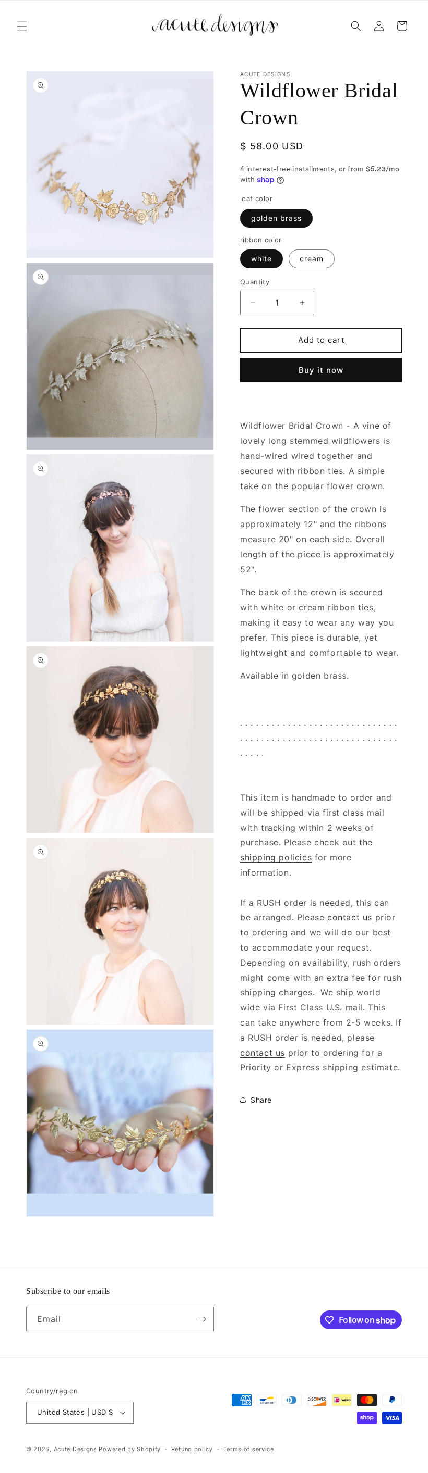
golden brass (276, 218)
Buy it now (321, 370)
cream (312, 258)
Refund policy (192, 1449)
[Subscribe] (202, 1319)
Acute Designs (76, 1449)
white (261, 258)
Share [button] (261, 1099)
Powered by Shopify (130, 1449)
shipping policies (276, 857)
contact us (349, 917)
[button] (21, 26)
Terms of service (248, 1449)
